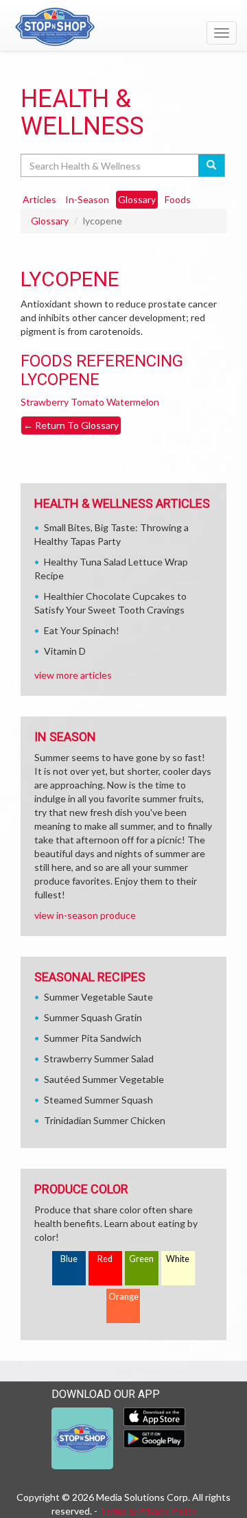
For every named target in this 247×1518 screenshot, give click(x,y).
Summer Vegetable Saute (98, 997)
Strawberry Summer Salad (99, 1058)
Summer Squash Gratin (93, 1017)
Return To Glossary (71, 425)
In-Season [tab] (87, 199)
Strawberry (45, 402)
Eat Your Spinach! (81, 630)
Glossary (50, 220)
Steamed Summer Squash (98, 1100)
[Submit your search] (211, 165)
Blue (69, 1259)
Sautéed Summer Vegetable (104, 1079)
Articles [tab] (39, 199)
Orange (123, 1297)
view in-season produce (85, 915)
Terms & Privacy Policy (147, 1511)
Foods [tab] (178, 199)
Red (105, 1259)
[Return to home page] (123, 27)
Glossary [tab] (137, 199)
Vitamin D (65, 651)
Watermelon (132, 402)
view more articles (73, 675)
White (177, 1259)
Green (141, 1259)
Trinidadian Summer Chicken (104, 1120)
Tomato (87, 402)
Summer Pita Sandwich (92, 1038)
